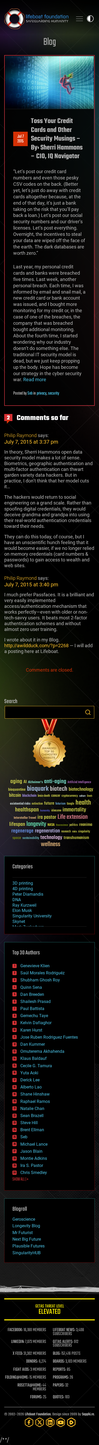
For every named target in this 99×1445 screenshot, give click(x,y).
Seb (29, 393)
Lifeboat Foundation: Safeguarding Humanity (36, 18)
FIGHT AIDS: (21, 1369)
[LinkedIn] (50, 1422)
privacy (41, 393)
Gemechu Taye (34, 1015)
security (53, 393)
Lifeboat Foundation (38, 1414)
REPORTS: (59, 1369)
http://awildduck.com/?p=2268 (36, 645)
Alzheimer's (35, 782)
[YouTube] (60, 1422)
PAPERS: (58, 1385)
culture (82, 796)
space (16, 838)
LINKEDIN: (17, 1341)
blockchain (29, 796)
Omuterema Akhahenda (42, 1051)
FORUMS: (36, 1397)
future (49, 803)
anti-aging (55, 781)
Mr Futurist (22, 1232)
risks (74, 831)
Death (89, 796)
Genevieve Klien (35, 965)
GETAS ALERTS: (63, 1341)
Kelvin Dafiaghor (35, 1022)
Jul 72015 (20, 139)
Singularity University (32, 915)
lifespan (17, 824)
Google (70, 804)
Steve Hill (29, 1122)
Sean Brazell (32, 1115)
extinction (37, 804)
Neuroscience (62, 825)
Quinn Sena (31, 987)
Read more (34, 379)
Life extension (73, 817)
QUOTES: (58, 1397)
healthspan (27, 810)
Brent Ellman (32, 1129)
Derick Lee (30, 1079)
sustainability (30, 838)
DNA (16, 899)
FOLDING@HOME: (17, 1377)
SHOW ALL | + (20, 1179)
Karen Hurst (31, 1030)
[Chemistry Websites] (49, 744)
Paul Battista (32, 1008)
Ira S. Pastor (31, 1165)
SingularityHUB (26, 1252)
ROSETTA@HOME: (29, 1385)
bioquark (38, 789)
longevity (36, 824)
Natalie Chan (32, 1108)
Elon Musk (22, 910)
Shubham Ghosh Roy (40, 980)
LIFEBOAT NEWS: (64, 1330)
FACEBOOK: (15, 1330)
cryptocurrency (70, 796)
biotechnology (81, 789)
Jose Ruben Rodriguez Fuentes (49, 1037)
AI (25, 782)
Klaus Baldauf (33, 1058)
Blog (49, 42)
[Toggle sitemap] (79, 18)
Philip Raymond (20, 435)
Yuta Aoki (29, 1072)
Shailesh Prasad (35, 1001)
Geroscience (23, 1219)
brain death (44, 796)
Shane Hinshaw (35, 1094)
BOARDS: (59, 1361)
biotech (58, 789)
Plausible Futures (28, 1246)
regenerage (22, 831)
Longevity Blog (26, 1225)
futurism (60, 804)
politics (73, 825)
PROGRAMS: (61, 1377)
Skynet (18, 921)
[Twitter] (39, 1422)
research (66, 831)
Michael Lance (34, 1144)
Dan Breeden (32, 994)
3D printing (22, 883)
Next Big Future (26, 1239)
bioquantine (17, 789)
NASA (51, 825)
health (83, 803)
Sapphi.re (88, 1414)
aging (16, 781)
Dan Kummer (32, 1044)
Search (88, 712)
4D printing (22, 888)
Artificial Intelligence (79, 782)
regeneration (47, 831)
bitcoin (15, 795)
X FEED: (18, 1353)
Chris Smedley (33, 1172)
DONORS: (32, 1361)
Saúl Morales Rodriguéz (42, 972)
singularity (84, 831)
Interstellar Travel (25, 818)
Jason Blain (31, 1151)
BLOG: (56, 1353)
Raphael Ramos (35, 1101)
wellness (50, 844)
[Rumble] (71, 1422)
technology (51, 838)
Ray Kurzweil (24, 905)
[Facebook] (29, 1422)
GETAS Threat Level (49, 1310)
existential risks (20, 804)
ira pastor (46, 817)
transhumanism (76, 837)
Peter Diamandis (27, 894)
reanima (85, 824)
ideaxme (56, 811)
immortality (74, 810)
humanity (45, 810)
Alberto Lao (31, 1087)
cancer (55, 796)
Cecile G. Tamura (36, 1065)
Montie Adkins (33, 1158)
